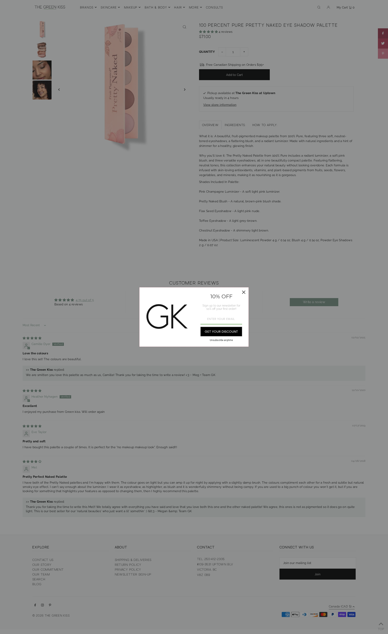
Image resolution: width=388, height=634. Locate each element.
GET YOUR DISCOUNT (221, 331)
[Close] (244, 292)
